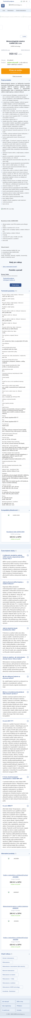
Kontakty (19, 1010)
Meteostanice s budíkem (9, 983)
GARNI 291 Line (5, 50)
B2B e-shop (20, 1001)
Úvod (4, 10)
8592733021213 (25, 50)
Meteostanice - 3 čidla (8, 978)
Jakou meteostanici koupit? (10, 266)
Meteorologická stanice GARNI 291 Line (15, 42)
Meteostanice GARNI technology (11, 987)
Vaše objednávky (6, 1005)
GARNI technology (15, 46)
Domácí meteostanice (21, 10)
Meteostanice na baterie (9, 974)
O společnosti (5, 1010)
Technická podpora (8, 278)
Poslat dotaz (15, 285)
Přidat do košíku (15, 71)
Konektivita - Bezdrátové (9, 991)
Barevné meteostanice (8, 970)
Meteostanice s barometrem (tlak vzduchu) (14, 966)
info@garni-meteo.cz (9, 280)
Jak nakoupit (5, 1001)
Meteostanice (11, 10)
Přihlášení (19, 1005)
